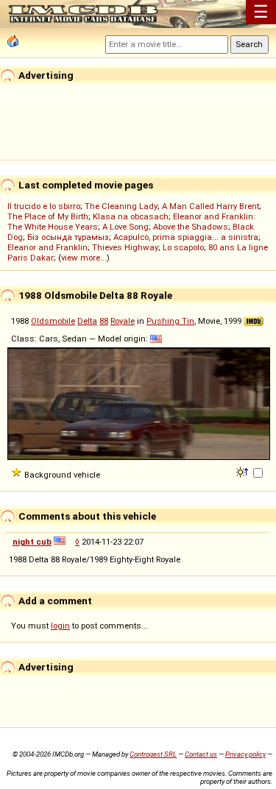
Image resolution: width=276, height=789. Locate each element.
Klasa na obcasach (131, 216)
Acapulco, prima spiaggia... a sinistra (185, 237)
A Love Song (125, 227)
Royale (122, 321)
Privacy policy (245, 754)
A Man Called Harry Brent (210, 206)
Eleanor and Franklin (47, 247)
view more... (84, 257)
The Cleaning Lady (121, 206)
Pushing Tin (170, 321)
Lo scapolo (183, 247)
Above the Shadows (190, 227)
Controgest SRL (153, 754)
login (60, 625)
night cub (32, 542)
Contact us (201, 754)
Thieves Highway (125, 247)
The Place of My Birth (47, 216)
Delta (87, 321)
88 (103, 321)
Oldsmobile (53, 321)
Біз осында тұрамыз (68, 237)
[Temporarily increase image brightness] (243, 471)
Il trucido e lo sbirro (43, 206)
